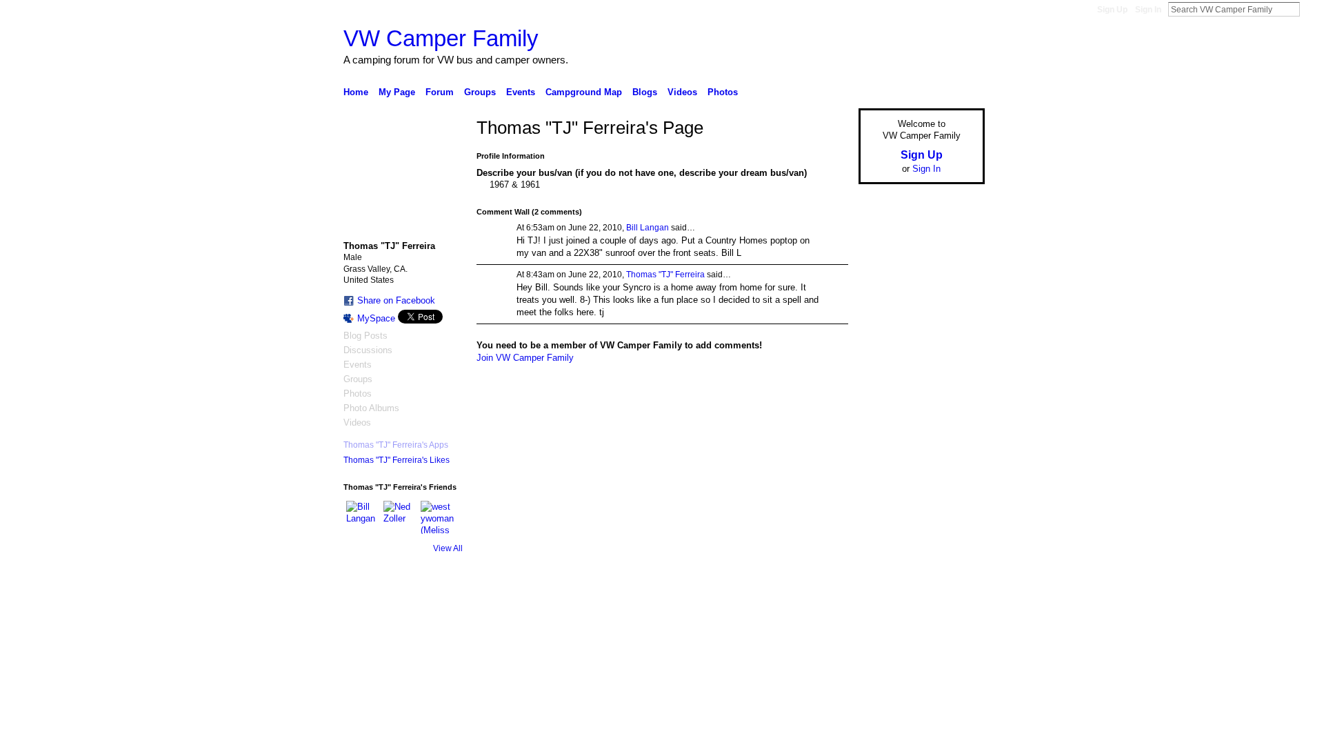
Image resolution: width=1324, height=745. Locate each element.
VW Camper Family (441, 38)
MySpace (376, 318)
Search (1310, 9)
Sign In (1148, 9)
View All (448, 548)
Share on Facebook (396, 300)
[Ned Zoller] (400, 517)
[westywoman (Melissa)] (437, 517)
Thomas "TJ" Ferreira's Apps (395, 445)
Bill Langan (647, 227)
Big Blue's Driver (448, 617)
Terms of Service (954, 617)
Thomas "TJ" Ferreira (665, 274)
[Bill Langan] (362, 517)
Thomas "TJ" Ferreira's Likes (396, 460)
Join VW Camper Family (525, 357)
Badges (828, 617)
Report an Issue (882, 617)
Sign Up (1112, 9)
